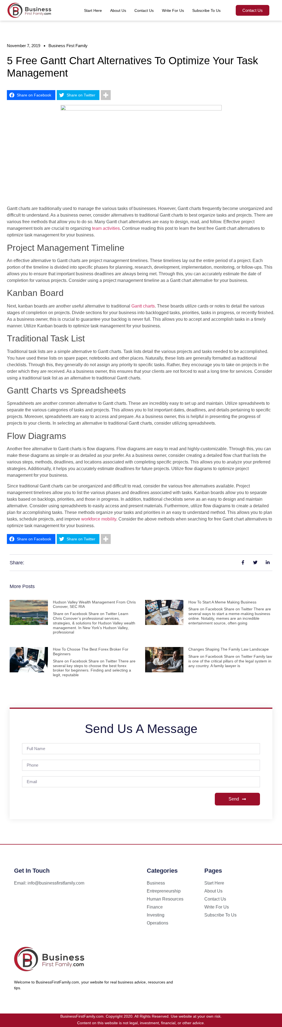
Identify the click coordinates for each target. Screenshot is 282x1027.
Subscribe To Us (206, 10)
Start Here (93, 10)
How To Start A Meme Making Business (222, 602)
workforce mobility (98, 519)
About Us (118, 10)
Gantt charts (143, 306)
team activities (106, 228)
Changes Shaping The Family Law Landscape (228, 649)
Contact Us (144, 10)
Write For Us (173, 10)
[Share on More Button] (106, 95)
